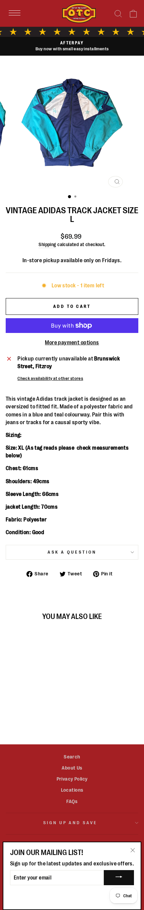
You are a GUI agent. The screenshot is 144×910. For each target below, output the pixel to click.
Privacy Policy (72, 779)
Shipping (47, 244)
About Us (72, 768)
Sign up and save (70, 822)
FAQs (72, 801)
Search (72, 757)
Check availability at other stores (50, 378)
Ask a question (72, 552)
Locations (72, 790)
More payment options (72, 342)
